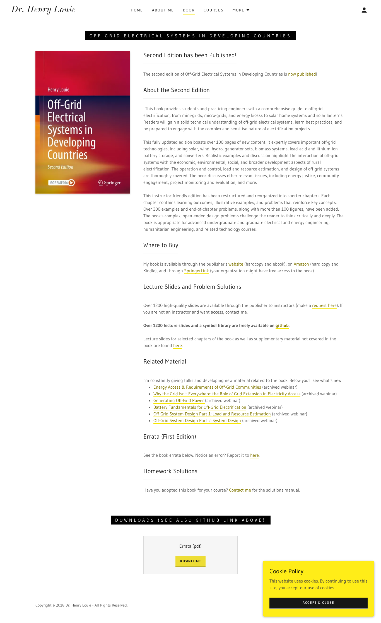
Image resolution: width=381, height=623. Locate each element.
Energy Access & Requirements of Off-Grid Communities (207, 387)
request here (324, 305)
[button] (241, 10)
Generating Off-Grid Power (179, 400)
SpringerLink (196, 270)
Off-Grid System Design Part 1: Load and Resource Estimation (212, 414)
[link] (43, 10)
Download (190, 561)
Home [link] (137, 10)
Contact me (240, 490)
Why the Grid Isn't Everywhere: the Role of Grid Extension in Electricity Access (226, 393)
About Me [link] (163, 10)
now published (302, 74)
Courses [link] (214, 10)
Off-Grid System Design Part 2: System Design (197, 420)
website (235, 264)
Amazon (301, 264)
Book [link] (189, 10)
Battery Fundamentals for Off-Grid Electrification (199, 407)
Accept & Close (318, 602)
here (177, 345)
